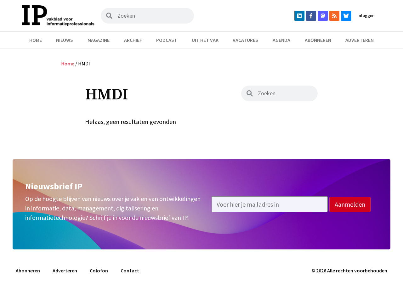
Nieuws (64, 40)
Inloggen (366, 15)
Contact (130, 270)
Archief (133, 40)
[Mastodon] (323, 16)
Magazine (99, 40)
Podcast (166, 40)
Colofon (99, 270)
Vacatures (245, 40)
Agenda (281, 40)
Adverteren (359, 40)
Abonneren (318, 40)
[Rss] (334, 16)
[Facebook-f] (311, 16)
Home (35, 40)
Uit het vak (205, 40)
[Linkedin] (299, 16)
